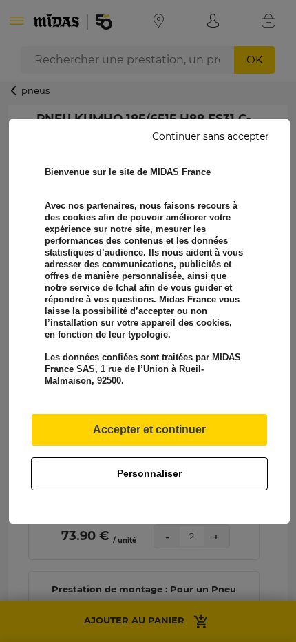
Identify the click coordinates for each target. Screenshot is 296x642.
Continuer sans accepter (210, 136)
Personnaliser (149, 473)
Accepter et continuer (149, 429)
